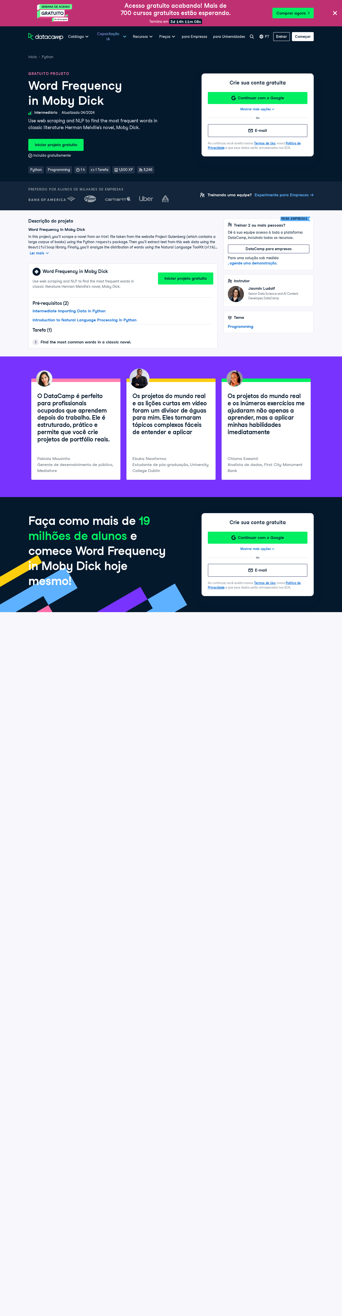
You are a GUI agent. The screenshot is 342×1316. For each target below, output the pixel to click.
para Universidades (229, 37)
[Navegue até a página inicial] (45, 36)
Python (47, 57)
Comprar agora (291, 13)
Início (32, 57)
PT (267, 37)
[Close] (335, 13)
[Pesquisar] (251, 36)
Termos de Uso (264, 143)
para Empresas (194, 37)
